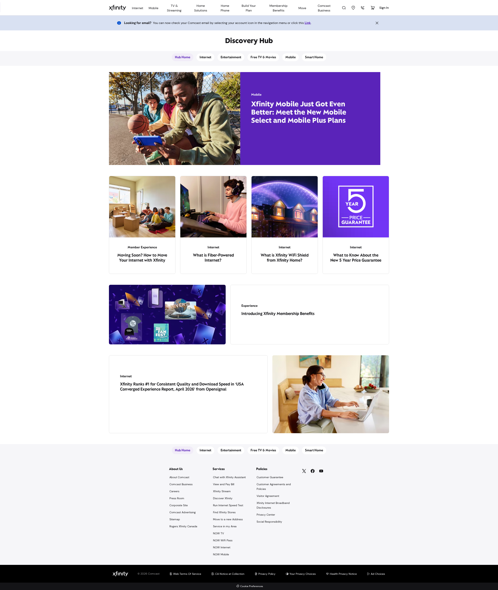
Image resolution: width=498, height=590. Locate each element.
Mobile (290, 57)
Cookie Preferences (251, 586)
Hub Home (182, 57)
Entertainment (231, 57)
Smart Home (314, 57)
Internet (205, 57)
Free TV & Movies (263, 57)
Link (308, 23)
